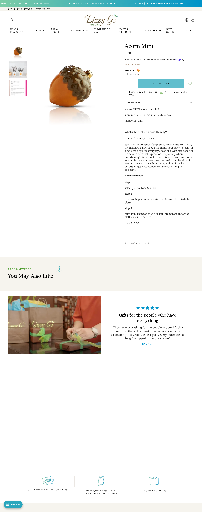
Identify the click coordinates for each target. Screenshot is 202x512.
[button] (20, 31)
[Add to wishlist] (190, 83)
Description (132, 102)
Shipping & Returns (137, 243)
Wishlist (43, 9)
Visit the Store (20, 9)
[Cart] (193, 20)
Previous (28, 85)
